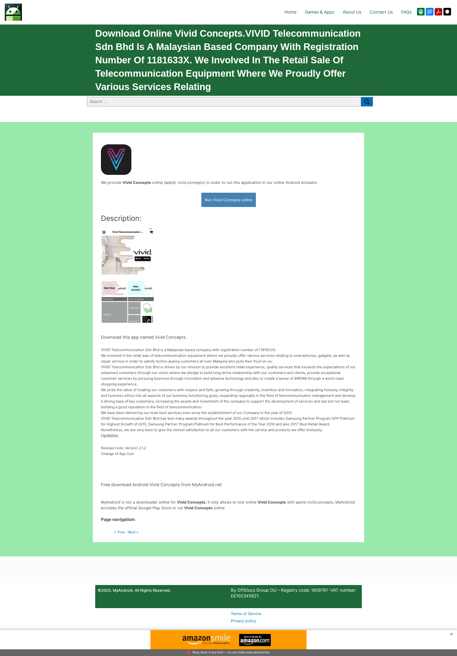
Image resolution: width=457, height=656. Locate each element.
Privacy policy (243, 620)
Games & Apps (319, 12)
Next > (133, 532)
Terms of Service (246, 613)
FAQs (406, 12)
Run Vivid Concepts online (228, 199)
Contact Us (381, 12)
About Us (352, 12)
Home (290, 12)
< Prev (119, 532)
